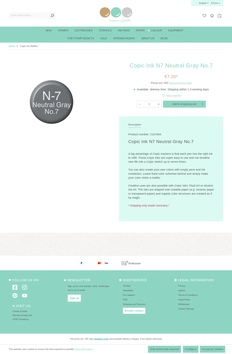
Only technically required (164, 349)
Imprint (181, 290)
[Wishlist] (204, 15)
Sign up (74, 298)
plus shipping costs (180, 83)
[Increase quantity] (159, 104)
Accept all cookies (212, 349)
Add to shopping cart (184, 104)
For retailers (129, 295)
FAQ (125, 299)
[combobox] (29, 15)
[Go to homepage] (116, 15)
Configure (190, 349)
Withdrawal (183, 304)
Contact (127, 286)
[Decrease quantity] (140, 104)
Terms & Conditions (188, 295)
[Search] (52, 15)
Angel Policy (184, 299)
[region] (52, 101)
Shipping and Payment (134, 304)
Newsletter (128, 290)
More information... (84, 349)
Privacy (181, 286)
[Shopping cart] (219, 15)
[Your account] (212, 15)
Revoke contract (134, 310)
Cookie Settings (186, 308)
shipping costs (101, 339)
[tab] (134, 125)
